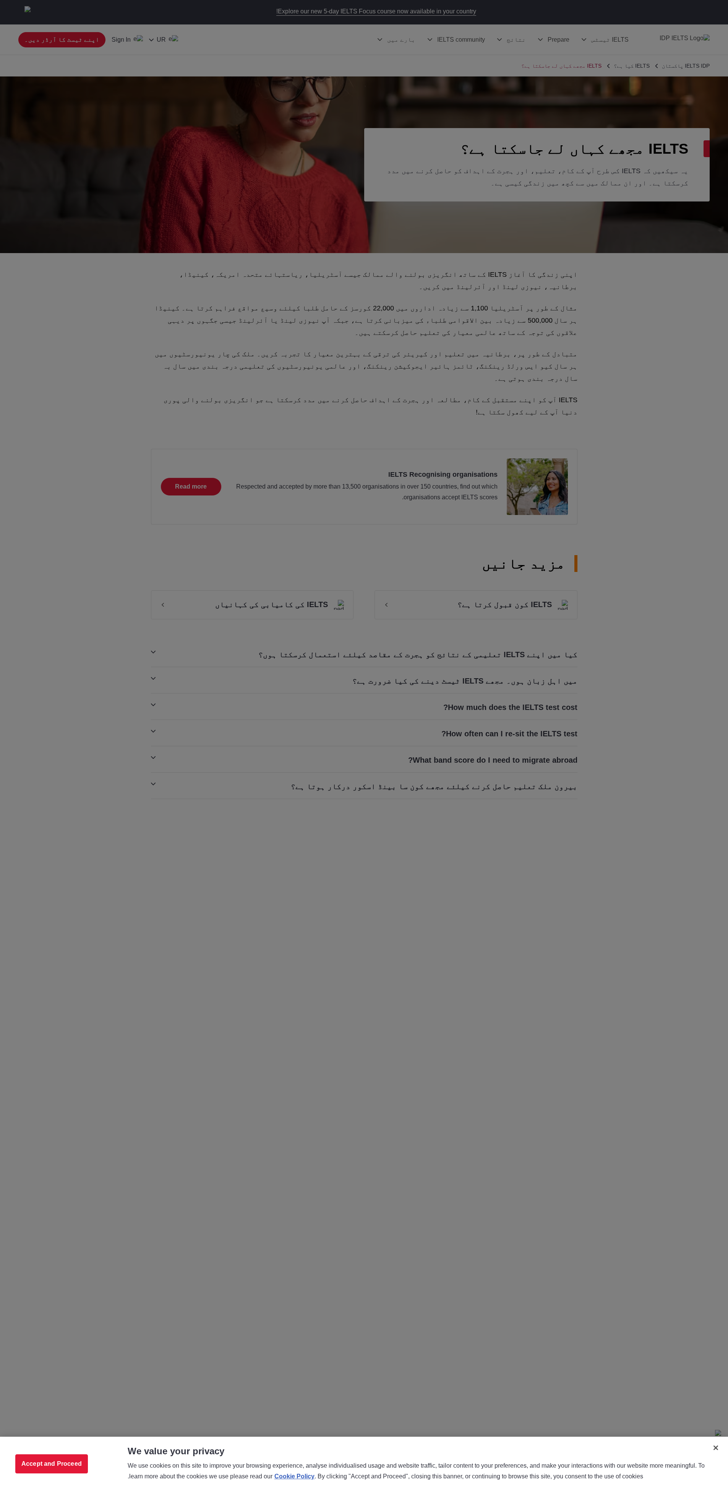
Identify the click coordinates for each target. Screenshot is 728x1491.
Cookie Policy (294, 1476)
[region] (364, 1464)
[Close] (715, 1447)
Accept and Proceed (51, 1463)
